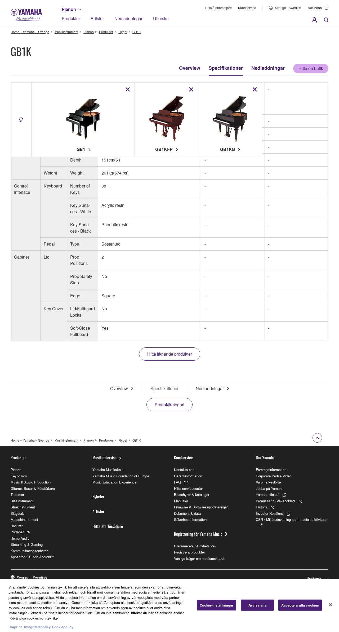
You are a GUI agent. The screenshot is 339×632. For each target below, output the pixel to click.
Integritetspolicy (37, 626)
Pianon (69, 9)
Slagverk (17, 513)
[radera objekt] (127, 89)
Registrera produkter (189, 552)
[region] (169, 605)
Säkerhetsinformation (190, 519)
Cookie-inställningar (217, 605)
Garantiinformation (188, 475)
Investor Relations (270, 513)
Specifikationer (226, 67)
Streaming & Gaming (27, 544)
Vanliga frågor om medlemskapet (199, 558)
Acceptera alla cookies (300, 605)
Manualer (181, 500)
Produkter (71, 18)
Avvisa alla (257, 605)
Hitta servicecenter (188, 488)
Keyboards (19, 475)
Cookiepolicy (62, 626)
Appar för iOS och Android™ (32, 556)
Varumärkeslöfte (268, 482)
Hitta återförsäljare (218, 7)
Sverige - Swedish (288, 7)
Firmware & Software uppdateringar (201, 506)
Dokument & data (187, 513)
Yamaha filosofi (267, 494)
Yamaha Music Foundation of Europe (120, 475)
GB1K (136, 31)
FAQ (177, 482)
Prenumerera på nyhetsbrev (195, 545)
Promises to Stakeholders (276, 500)
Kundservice (247, 7)
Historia (261, 506)
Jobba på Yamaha (269, 488)
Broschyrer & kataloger (191, 494)
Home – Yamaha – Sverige (30, 31)
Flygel (122, 31)
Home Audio (20, 538)
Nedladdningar (128, 18)
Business (314, 7)
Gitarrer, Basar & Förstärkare (33, 488)
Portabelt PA (20, 531)
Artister (97, 18)
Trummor (17, 494)
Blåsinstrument (22, 500)
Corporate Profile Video (273, 475)
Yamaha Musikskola (107, 469)
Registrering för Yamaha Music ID (200, 534)
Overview (189, 67)
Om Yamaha (265, 457)
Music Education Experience (114, 482)
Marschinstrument (24, 519)
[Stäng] (330, 605)
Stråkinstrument (23, 506)
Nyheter (98, 496)
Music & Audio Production (31, 482)
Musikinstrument (66, 31)
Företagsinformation (271, 469)
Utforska (161, 18)
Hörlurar (17, 525)
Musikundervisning (106, 457)
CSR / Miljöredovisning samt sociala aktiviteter (292, 519)
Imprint (16, 626)
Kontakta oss (184, 469)
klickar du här (142, 612)
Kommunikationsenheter (29, 550)
